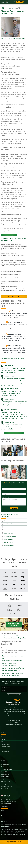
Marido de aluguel (8, 539)
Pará (14, 831)
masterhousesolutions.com (7, 797)
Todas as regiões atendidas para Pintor (15, 638)
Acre (2, 828)
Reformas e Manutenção (6, 786)
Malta (2, 813)
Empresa (3, 739)
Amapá (14, 828)
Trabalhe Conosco (5, 751)
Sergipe (21, 834)
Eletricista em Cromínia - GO (10, 676)
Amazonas (10, 828)
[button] (14, 472)
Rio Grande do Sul (8, 834)
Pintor (8, 8)
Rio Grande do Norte (18, 832)
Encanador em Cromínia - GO (11, 671)
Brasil (2, 810)
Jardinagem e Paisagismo (10, 536)
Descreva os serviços (6, 497)
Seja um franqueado (5, 744)
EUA (2, 815)
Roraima (3, 834)
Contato (3, 754)
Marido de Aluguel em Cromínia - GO (13, 668)
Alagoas (5, 828)
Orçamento (20, 1)
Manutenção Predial (9, 545)
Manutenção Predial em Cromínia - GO (13, 673)
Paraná (5, 832)
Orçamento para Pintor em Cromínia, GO (14, 433)
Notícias (3, 741)
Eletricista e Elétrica (9, 524)
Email (3, 492)
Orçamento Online (5, 746)
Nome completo (6, 486)
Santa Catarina (16, 834)
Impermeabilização (8, 542)
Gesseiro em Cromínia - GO (10, 666)
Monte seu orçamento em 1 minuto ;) (14, 624)
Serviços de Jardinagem (6, 779)
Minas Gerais (21, 829)
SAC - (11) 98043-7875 (14, 720)
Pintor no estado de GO (11, 636)
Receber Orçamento (13, 296)
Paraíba (17, 831)
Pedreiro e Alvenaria (5, 764)
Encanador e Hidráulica (9, 530)
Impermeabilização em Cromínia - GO (13, 661)
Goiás (12, 829)
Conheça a (14, 715)
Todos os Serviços (5, 789)
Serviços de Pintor (5, 771)
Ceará (20, 828)
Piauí (2, 832)
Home (2, 736)
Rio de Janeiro (10, 832)
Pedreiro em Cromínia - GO (10, 663)
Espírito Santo (8, 829)
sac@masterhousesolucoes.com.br (14, 724)
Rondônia (25, 832)
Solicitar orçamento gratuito (9, 235)
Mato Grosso (10, 831)
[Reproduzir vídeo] (14, 471)
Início (2, 8)
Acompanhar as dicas (13, 694)
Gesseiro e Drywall (8, 533)
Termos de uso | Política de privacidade (14, 726)
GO (12, 8)
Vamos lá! (13, 508)
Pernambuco (22, 831)
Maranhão (16, 829)
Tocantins (6, 836)
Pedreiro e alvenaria (9, 521)
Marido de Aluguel (5, 776)
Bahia (17, 828)
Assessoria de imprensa (6, 749)
